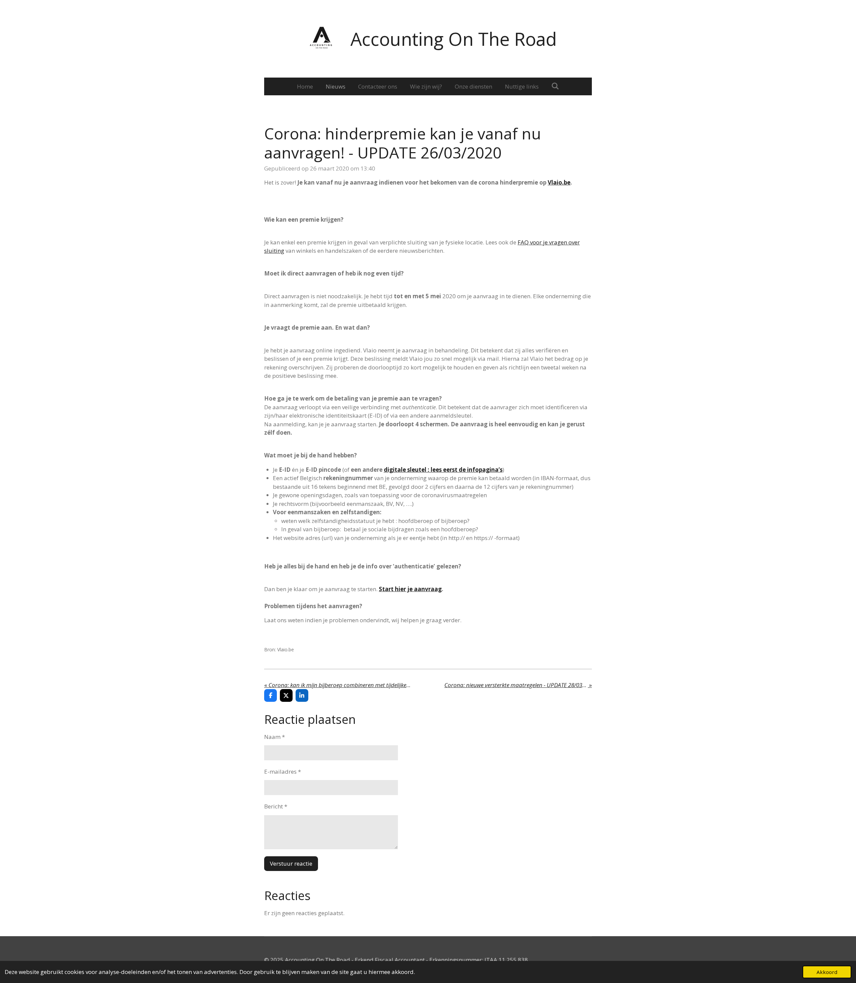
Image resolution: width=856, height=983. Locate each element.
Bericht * (275, 806)
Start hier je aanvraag (410, 589)
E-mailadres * (282, 771)
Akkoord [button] (827, 972)
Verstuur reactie (291, 863)
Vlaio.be (559, 182)
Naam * (274, 737)
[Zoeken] (555, 86)
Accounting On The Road (453, 38)
